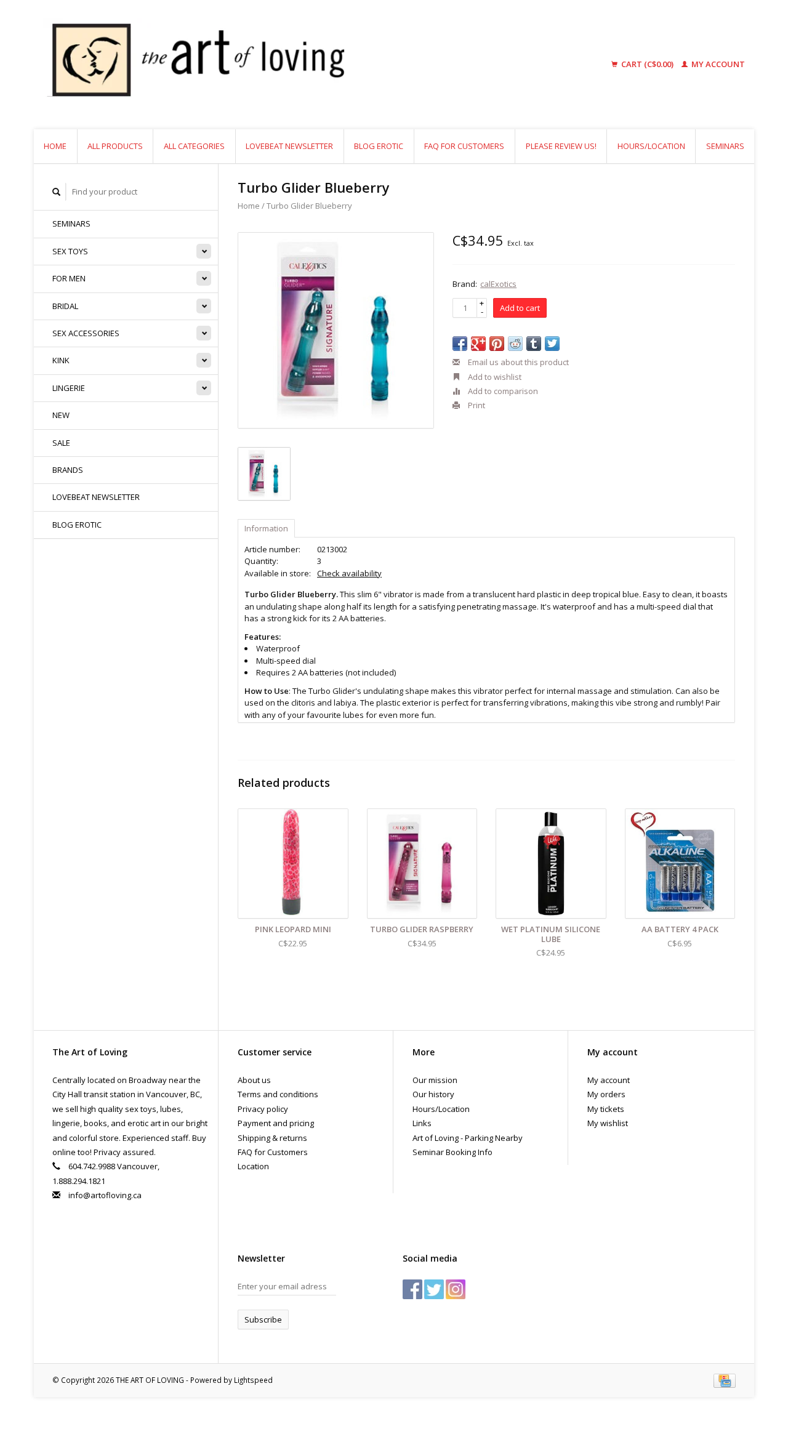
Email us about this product (517, 362)
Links (422, 1123)
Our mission (434, 1080)
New (61, 415)
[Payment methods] (725, 1379)
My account (717, 64)
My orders (606, 1094)
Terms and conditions (278, 1094)
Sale (61, 442)
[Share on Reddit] (515, 343)
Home (55, 145)
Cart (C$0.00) (647, 64)
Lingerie (68, 387)
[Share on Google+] (478, 343)
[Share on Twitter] (552, 343)
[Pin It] (496, 343)
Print (475, 405)
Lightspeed (253, 1380)
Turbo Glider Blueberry (309, 205)
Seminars (725, 145)
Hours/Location (651, 145)
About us (254, 1080)
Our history (433, 1094)
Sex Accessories (85, 333)
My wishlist (607, 1123)
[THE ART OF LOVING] (292, 64)
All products (115, 145)
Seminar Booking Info (452, 1152)
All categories (194, 145)
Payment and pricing (276, 1123)
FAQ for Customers (464, 145)
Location (253, 1166)
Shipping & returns (272, 1137)
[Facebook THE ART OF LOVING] (412, 1289)
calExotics (498, 283)
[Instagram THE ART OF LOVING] (455, 1289)
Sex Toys (70, 251)
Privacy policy (263, 1108)
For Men (69, 278)
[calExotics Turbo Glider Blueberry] (335, 330)
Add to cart (520, 307)
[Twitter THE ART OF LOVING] (434, 1289)
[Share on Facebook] (459, 343)
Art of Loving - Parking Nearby (467, 1137)
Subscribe (263, 1319)
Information (266, 528)
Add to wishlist (493, 376)
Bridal (65, 306)
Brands (67, 469)
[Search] (56, 192)
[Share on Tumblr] (533, 343)
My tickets (605, 1108)
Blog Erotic (378, 145)
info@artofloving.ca (105, 1195)
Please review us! (561, 145)
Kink (61, 360)
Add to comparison (502, 391)
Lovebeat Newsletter (289, 145)
